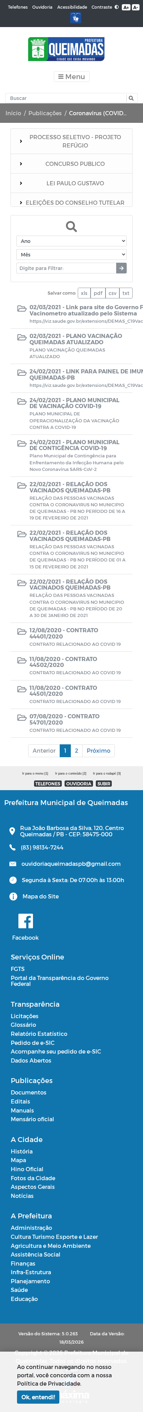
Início (13, 113)
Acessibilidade (72, 7)
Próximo (98, 750)
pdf (98, 293)
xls (84, 293)
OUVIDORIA (78, 783)
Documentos (29, 1092)
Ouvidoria (42, 7)
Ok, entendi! (38, 1397)
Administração (31, 1227)
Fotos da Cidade (33, 1178)
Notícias (22, 1195)
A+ (126, 7)
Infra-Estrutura (31, 1272)
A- (135, 7)
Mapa (18, 1160)
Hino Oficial (27, 1169)
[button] (130, 98)
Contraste (102, 7)
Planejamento (30, 1281)
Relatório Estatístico (39, 1033)
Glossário (23, 1024)
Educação (24, 1298)
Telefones (18, 7)
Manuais (22, 1110)
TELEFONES (47, 783)
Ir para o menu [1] (35, 773)
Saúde (19, 1289)
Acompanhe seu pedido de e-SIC (56, 1051)
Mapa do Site (41, 896)
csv (112, 293)
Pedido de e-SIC (32, 1042)
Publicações (45, 113)
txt (126, 293)
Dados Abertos (31, 1060)
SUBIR (104, 783)
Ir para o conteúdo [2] (70, 773)
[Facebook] (25, 921)
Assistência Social (35, 1254)
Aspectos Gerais (33, 1186)
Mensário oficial (32, 1119)
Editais (20, 1101)
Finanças (23, 1263)
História (22, 1151)
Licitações (25, 1016)
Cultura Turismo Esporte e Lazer (54, 1236)
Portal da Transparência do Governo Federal (60, 980)
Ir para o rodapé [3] (107, 773)
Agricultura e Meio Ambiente (51, 1245)
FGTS (18, 968)
